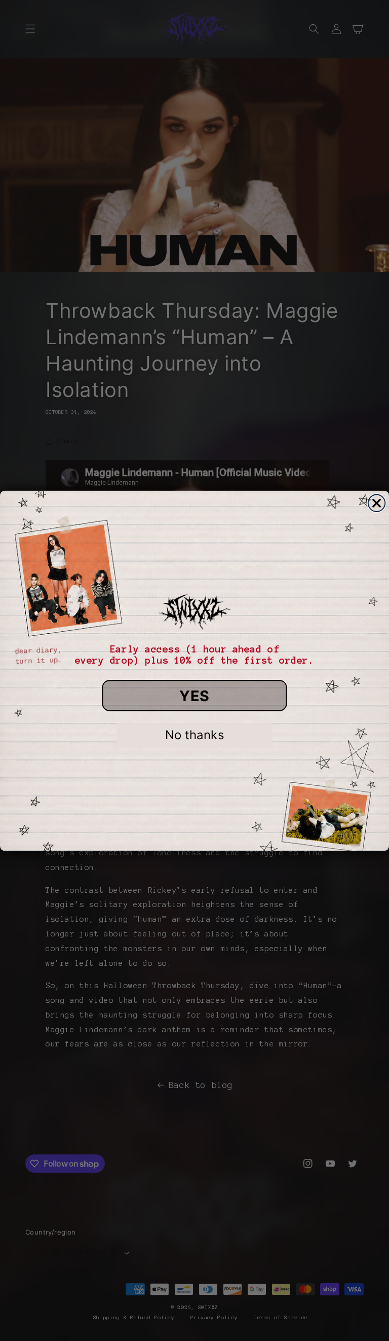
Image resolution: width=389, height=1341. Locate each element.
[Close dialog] (376, 503)
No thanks (194, 735)
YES (194, 695)
